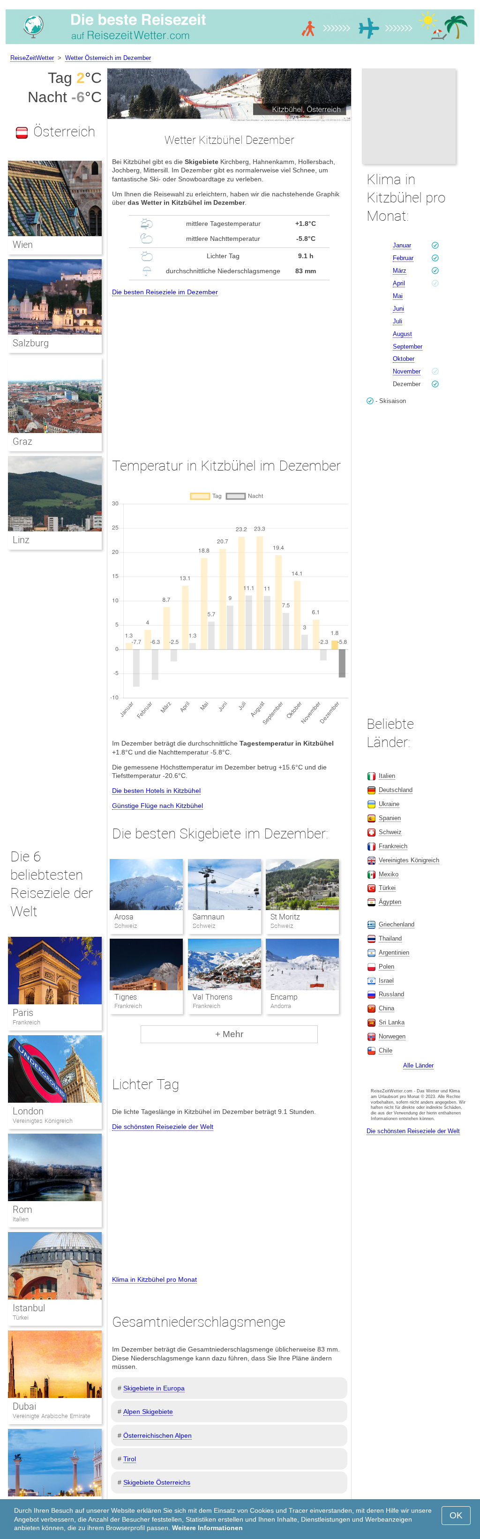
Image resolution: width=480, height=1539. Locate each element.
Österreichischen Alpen (157, 1435)
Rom (22, 1209)
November (406, 371)
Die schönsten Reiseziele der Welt (162, 1126)
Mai (398, 295)
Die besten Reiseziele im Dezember (165, 292)
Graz (22, 441)
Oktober (403, 358)
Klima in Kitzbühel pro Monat (154, 1279)
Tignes (125, 997)
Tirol (129, 1459)
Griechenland (396, 924)
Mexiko (388, 874)
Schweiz (390, 832)
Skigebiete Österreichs (156, 1482)
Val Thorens (212, 997)
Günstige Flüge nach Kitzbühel (157, 805)
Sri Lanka (392, 1022)
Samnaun (209, 916)
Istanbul (29, 1308)
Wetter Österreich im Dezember (108, 57)
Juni (398, 308)
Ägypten (390, 901)
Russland (391, 994)
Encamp (284, 997)
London (28, 1111)
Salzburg (31, 343)
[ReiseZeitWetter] (240, 44)
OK (456, 1515)
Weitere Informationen (207, 1528)
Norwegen (392, 1036)
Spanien (390, 818)
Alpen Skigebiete (148, 1411)
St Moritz (285, 916)
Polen (386, 966)
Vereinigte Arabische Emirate (51, 1415)
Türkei (21, 1317)
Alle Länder (418, 1065)
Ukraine (389, 803)
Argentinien (394, 952)
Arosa (124, 916)
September (407, 346)
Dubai (24, 1406)
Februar (403, 257)
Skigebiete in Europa (154, 1388)
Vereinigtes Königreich (43, 1120)
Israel (386, 980)
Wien (23, 244)
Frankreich (26, 1022)
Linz (21, 539)
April (399, 283)
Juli (397, 321)
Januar (402, 245)
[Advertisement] (229, 368)
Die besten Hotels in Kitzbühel (156, 790)
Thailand (390, 938)
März (399, 270)
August (402, 333)
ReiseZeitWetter (32, 57)
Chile (385, 1050)
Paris (23, 1012)
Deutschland (395, 789)
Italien (21, 1219)
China (386, 1008)
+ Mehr (229, 1034)
